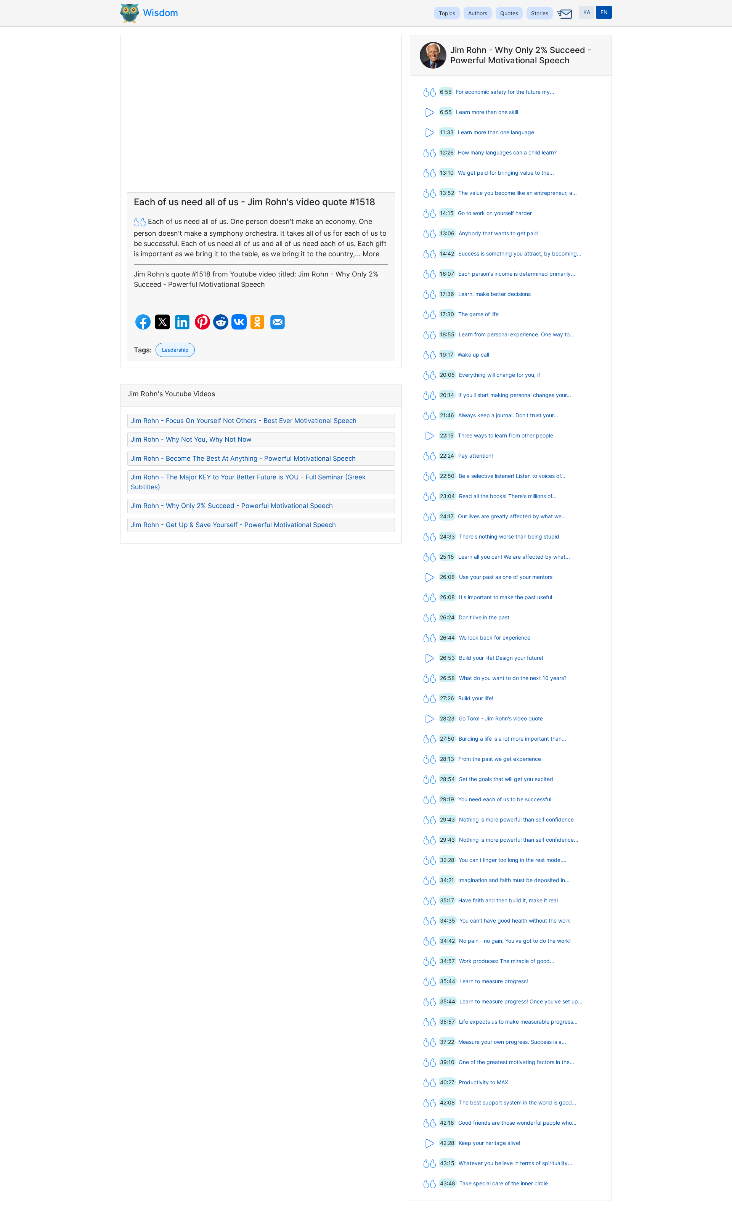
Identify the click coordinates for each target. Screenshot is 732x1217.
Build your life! (475, 698)
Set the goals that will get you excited (506, 779)
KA (586, 12)
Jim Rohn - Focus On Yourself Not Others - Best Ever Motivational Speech (243, 420)
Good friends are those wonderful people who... (517, 1122)
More (371, 254)
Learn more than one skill (487, 112)
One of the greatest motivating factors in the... (516, 1062)
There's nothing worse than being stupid (509, 536)
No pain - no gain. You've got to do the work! (515, 940)
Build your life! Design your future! (501, 657)
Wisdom (160, 12)
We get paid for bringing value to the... (506, 172)
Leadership (175, 350)
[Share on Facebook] (143, 322)
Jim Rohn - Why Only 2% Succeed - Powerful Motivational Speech (232, 506)
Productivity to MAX (483, 1082)
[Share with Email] (277, 322)
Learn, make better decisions (494, 294)
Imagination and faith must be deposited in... (514, 880)
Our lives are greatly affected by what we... (512, 516)
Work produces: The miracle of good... (506, 961)
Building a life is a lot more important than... (512, 738)
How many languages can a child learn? (507, 152)
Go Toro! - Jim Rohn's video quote (501, 718)
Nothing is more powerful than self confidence (516, 819)
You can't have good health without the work (514, 920)
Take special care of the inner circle (503, 1183)
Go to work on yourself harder (495, 213)
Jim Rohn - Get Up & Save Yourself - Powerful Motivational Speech (233, 525)
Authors (477, 13)
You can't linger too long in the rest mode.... (513, 860)
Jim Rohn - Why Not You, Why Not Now (191, 439)
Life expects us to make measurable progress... (518, 1021)
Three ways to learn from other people (505, 435)
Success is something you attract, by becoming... (519, 253)
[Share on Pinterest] (202, 322)
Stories (539, 13)
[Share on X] (162, 322)
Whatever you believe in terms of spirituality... (515, 1163)
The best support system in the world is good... (517, 1102)
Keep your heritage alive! (489, 1143)
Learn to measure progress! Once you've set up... (521, 1001)
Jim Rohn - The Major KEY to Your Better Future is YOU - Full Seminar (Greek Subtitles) (248, 482)
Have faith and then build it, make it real (508, 900)
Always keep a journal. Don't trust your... (508, 415)
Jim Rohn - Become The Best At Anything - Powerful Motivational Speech (243, 458)
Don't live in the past (484, 617)
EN (604, 12)
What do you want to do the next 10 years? (513, 678)
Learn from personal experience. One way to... (516, 334)
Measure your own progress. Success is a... (512, 1042)
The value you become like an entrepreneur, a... (517, 193)
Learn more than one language (496, 132)
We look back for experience (494, 637)
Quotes (509, 13)
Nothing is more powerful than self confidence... (518, 839)
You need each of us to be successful (504, 799)
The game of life (478, 314)
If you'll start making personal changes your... (514, 395)
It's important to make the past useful (505, 597)
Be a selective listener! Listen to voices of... (512, 476)
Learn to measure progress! (493, 981)
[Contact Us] (563, 19)
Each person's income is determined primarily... (516, 273)
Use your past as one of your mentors (505, 577)
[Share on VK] (239, 322)
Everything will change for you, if (499, 374)
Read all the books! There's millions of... (508, 496)
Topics (447, 13)
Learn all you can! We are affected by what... (514, 556)
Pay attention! (475, 455)
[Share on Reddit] (220, 322)
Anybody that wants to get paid (498, 233)
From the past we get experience (499, 759)
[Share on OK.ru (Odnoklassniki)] (257, 322)
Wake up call (473, 354)
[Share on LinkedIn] (182, 322)
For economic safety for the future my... (505, 91)
